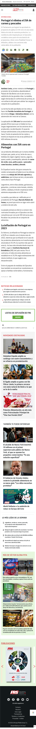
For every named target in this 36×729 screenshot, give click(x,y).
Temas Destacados (7, 2)
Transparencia (18, 714)
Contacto (18, 707)
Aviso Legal (18, 712)
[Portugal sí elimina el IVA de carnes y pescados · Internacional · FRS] (18, 9)
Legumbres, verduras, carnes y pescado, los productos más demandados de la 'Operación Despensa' (15, 524)
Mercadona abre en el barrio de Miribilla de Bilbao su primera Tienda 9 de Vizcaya (18, 536)
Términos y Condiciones (18, 716)
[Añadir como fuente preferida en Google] (33, 713)
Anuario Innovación (17, 2)
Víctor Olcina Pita (8, 81)
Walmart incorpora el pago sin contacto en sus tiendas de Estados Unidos (17, 547)
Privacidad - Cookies (18, 718)
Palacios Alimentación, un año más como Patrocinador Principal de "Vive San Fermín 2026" (17, 412)
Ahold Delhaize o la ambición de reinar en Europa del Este (16, 507)
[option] (18, 664)
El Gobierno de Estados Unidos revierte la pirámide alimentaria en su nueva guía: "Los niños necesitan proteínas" (17, 482)
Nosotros (18, 709)
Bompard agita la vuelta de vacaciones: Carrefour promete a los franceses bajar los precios (18, 531)
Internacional (6, 17)
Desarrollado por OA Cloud (18, 726)
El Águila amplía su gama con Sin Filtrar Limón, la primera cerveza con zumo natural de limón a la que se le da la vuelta (17, 385)
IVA (10, 277)
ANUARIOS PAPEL (5, 5)
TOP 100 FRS (26, 2)
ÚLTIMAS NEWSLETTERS (19, 5)
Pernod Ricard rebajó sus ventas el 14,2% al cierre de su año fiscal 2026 (16, 541)
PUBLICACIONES (8, 643)
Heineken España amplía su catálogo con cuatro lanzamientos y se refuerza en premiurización (18, 358)
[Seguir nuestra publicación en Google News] (3, 49)
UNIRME (18, 317)
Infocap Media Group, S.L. (20, 723)
